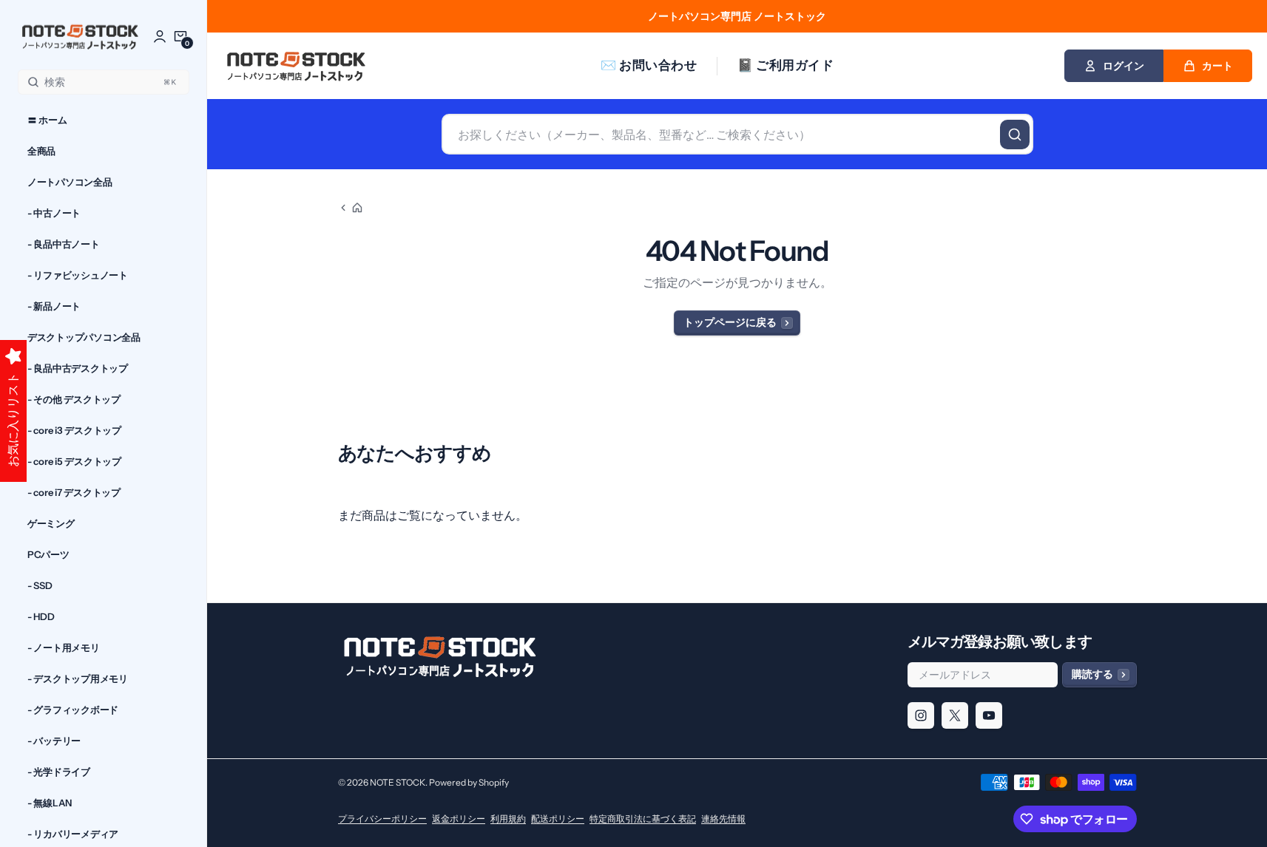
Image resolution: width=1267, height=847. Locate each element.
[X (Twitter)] (955, 715)
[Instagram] (921, 715)
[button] (180, 36)
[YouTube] (989, 715)
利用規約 (508, 818)
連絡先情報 (723, 818)
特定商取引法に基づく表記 (642, 818)
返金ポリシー (458, 818)
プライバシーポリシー (382, 818)
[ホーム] (350, 208)
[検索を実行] (1015, 134)
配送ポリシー (557, 818)
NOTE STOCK (397, 782)
